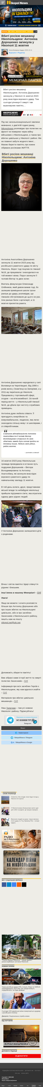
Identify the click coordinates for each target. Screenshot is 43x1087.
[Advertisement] (21, 235)
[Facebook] (4, 884)
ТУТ (39, 592)
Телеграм (11, 708)
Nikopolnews (7, 128)
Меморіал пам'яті (21, 31)
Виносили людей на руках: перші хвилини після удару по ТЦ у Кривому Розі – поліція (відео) (25, 821)
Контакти (37, 1070)
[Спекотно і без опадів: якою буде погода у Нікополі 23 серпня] (5, 800)
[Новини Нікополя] (17, 2)
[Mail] (24, 884)
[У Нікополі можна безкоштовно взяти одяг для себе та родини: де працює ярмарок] (5, 811)
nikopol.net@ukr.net (10, 622)
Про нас (17, 1073)
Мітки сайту (25, 1073)
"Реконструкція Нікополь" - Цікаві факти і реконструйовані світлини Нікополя (17, 961)
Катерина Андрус (18, 50)
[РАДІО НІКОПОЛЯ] (21, 862)
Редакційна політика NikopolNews (12, 1070)
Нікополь (4, 31)
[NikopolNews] (21, 720)
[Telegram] (9, 884)
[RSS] (19, 884)
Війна (13, 31)
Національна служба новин (19, 1016)
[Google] (14, 884)
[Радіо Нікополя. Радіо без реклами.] (21, 839)
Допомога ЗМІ (29, 1070)
